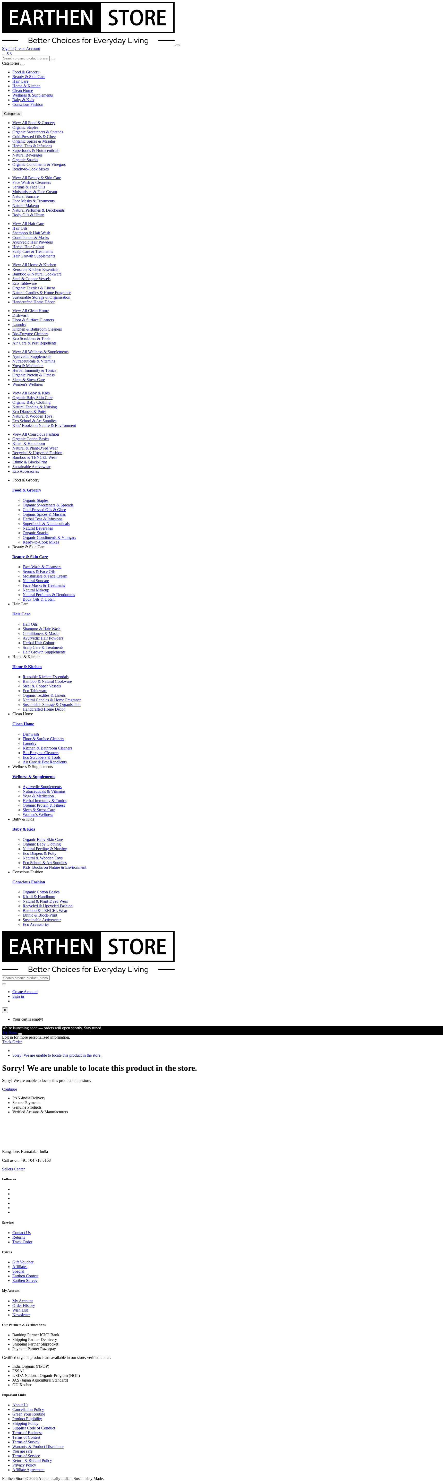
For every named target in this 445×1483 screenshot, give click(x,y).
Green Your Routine (28, 1414)
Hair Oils (19, 228)
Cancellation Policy (28, 1409)
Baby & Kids (23, 100)
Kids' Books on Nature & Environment (44, 425)
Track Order (12, 1042)
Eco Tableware (24, 283)
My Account (22, 1301)
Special (18, 1271)
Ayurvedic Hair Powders (32, 242)
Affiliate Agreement (28, 1470)
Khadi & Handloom (28, 443)
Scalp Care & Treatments (32, 251)
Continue (9, 1089)
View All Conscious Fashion (35, 434)
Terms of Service (26, 1456)
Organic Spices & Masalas (33, 141)
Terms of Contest (26, 1437)
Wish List (20, 1310)
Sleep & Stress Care (28, 379)
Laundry (19, 324)
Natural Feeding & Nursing (34, 407)
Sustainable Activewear (31, 466)
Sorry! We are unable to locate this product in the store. (56, 1055)
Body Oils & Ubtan (28, 215)
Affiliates (19, 1266)
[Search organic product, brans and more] (4, 54)
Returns (18, 1237)
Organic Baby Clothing (31, 402)
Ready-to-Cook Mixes (30, 169)
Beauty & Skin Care (28, 76)
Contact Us (21, 1232)
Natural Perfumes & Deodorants (38, 210)
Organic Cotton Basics (30, 439)
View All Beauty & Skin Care (36, 178)
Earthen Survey (25, 1280)
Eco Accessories (25, 471)
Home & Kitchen (26, 86)
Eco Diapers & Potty (29, 411)
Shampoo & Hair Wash (31, 233)
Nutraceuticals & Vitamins (33, 361)
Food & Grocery (25, 72)
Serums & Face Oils (28, 187)
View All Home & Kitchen (34, 265)
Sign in (8, 48)
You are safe (22, 1451)
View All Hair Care (28, 223)
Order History (23, 1305)
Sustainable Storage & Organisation (41, 297)
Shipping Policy (25, 1423)
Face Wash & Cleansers (31, 182)
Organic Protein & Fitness (33, 375)
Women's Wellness (27, 384)
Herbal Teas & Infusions (32, 146)
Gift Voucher (22, 1262)
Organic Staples (25, 127)
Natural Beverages (27, 155)
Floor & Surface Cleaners (33, 320)
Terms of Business (27, 1432)
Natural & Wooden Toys (32, 416)
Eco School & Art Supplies (34, 421)
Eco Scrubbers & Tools (31, 338)
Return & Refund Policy (32, 1460)
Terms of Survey (25, 1442)
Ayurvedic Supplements (31, 356)
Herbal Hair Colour (28, 247)
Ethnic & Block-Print (29, 462)
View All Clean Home (30, 310)
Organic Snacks (25, 160)
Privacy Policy (24, 1465)
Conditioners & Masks (30, 237)
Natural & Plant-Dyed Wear (35, 448)
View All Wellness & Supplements (40, 352)
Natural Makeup (25, 205)
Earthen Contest (25, 1276)
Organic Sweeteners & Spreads (37, 132)
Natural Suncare (25, 196)
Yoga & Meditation (28, 366)
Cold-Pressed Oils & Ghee (34, 136)
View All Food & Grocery (33, 122)
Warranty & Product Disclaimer (38, 1446)
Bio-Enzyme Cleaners (30, 334)
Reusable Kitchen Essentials (35, 269)
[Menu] (178, 45)
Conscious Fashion (27, 104)
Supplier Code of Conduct (33, 1428)
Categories (12, 114)
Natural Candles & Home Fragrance (41, 292)
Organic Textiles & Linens (33, 288)
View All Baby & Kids (31, 393)
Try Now (9, 1032)
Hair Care (20, 81)
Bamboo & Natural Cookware (37, 274)
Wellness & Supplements (32, 95)
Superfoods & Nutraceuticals (35, 150)
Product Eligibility (27, 1419)
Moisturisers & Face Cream (34, 191)
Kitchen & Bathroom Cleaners (37, 329)
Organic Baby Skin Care (32, 397)
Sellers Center (13, 1169)
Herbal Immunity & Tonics (34, 370)
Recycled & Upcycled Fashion (37, 453)
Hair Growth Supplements (33, 256)
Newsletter (21, 1315)
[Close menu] (22, 64)
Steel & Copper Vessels (31, 279)
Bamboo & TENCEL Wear (34, 457)
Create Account (27, 48)
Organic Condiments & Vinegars (39, 164)
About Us (20, 1405)
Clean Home (22, 90)
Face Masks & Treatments (33, 201)
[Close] (20, 1034)
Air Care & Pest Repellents (34, 343)
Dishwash (20, 315)
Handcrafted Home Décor (33, 302)
